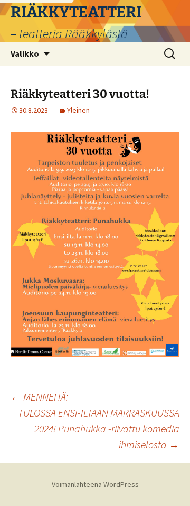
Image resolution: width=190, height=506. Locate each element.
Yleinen (78, 110)
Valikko (25, 53)
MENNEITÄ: (39, 396)
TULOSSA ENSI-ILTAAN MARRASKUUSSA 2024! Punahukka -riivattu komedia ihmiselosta (98, 428)
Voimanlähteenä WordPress (95, 484)
